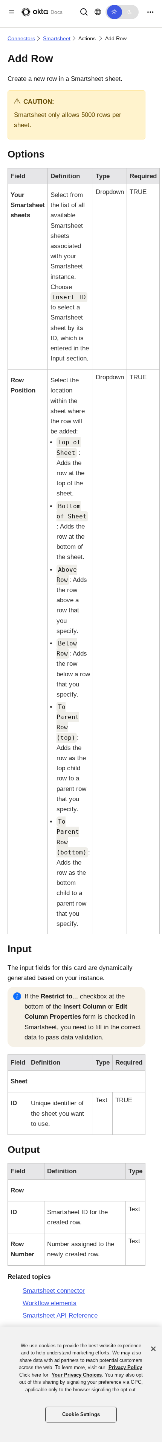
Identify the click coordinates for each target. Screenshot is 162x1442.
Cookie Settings (81, 1414)
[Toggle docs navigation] (12, 12)
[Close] (153, 1349)
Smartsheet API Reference (60, 1315)
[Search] (84, 11)
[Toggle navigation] (150, 12)
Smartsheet (56, 38)
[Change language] (98, 12)
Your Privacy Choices (77, 1375)
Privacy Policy (125, 1367)
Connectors (21, 38)
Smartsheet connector (54, 1290)
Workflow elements (49, 1303)
